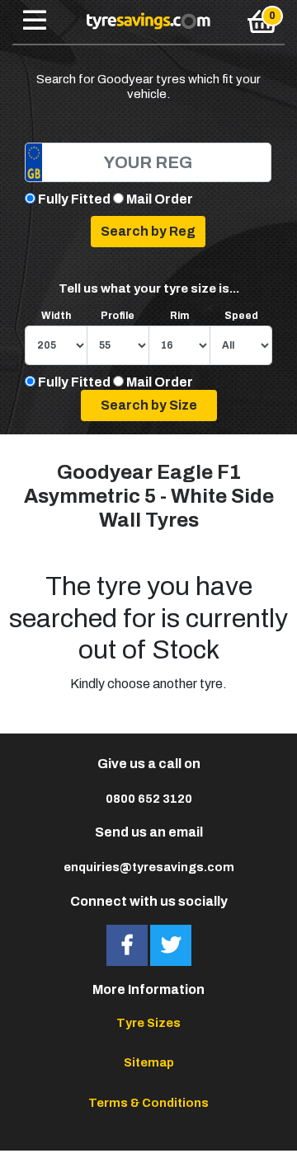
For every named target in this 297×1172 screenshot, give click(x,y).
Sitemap (149, 1062)
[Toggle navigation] (34, 21)
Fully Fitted (74, 199)
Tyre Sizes (148, 1022)
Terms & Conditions (148, 1102)
